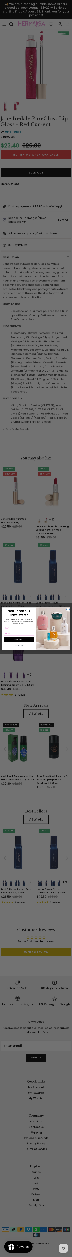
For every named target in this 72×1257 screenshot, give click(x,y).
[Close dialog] (67, 609)
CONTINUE (19, 639)
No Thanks (19, 645)
